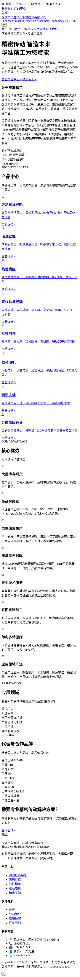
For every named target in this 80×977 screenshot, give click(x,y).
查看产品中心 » (11, 79)
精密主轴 (15, 892)
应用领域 (39, 29)
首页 (4, 29)
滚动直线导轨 (18, 875)
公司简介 (14, 29)
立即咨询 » (8, 830)
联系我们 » (29, 79)
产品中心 (20, 8)
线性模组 (15, 884)
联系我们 (7, 8)
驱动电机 (15, 888)
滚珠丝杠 (15, 879)
